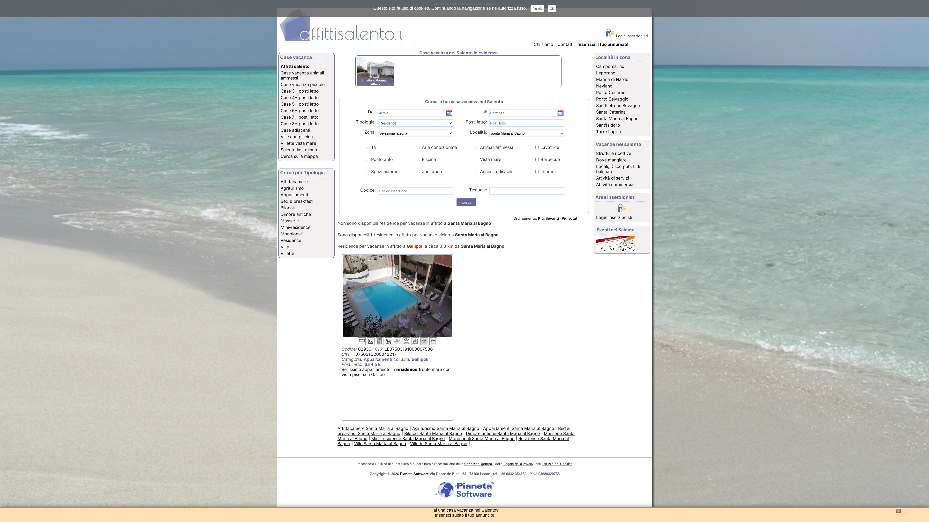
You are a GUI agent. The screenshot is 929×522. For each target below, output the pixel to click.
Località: (476, 132)
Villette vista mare (298, 143)
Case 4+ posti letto (300, 97)
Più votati (570, 218)
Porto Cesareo (611, 92)
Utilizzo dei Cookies (557, 464)
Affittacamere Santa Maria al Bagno (372, 428)
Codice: (367, 190)
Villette (287, 253)
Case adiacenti (295, 130)
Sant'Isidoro (608, 125)
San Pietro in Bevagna (618, 105)
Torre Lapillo (608, 131)
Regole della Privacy (518, 464)
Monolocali (292, 233)
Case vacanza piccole (303, 84)
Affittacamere (294, 181)
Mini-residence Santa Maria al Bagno (408, 438)
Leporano (605, 72)
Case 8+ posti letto (300, 123)
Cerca (466, 202)
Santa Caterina (611, 112)
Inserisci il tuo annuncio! (603, 44)
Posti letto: (476, 121)
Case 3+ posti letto (300, 91)
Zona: (368, 132)
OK (552, 8)
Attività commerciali (615, 184)
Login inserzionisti (632, 36)
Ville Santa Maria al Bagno (380, 443)
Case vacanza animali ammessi (302, 75)
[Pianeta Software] (464, 498)
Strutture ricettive (613, 153)
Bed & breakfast (297, 201)
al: (484, 111)
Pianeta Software (414, 474)
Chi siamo (543, 44)
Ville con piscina (297, 136)
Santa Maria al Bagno (617, 118)
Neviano (604, 85)
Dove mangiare (611, 159)
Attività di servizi (612, 178)
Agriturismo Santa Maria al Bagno (445, 428)
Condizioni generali (478, 464)
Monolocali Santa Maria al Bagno (482, 438)
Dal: (372, 111)
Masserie (290, 220)
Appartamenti (294, 194)
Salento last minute (299, 149)
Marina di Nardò (612, 79)
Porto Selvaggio (612, 99)
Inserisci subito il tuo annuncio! (464, 515)
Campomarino (610, 66)
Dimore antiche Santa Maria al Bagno (503, 433)
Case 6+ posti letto (300, 110)
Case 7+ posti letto (300, 117)
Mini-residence (295, 227)
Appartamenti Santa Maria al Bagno (518, 428)
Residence (291, 240)
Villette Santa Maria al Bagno (438, 443)
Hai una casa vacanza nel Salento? (464, 510)
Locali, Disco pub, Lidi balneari (618, 169)
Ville (285, 246)
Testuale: (476, 189)
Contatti (566, 44)
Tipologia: (365, 121)
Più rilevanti (548, 218)
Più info (537, 8)
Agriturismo (292, 188)
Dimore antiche (296, 214)
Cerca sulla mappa (299, 156)
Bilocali (288, 207)
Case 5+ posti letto (300, 104)
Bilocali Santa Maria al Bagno (433, 433)
